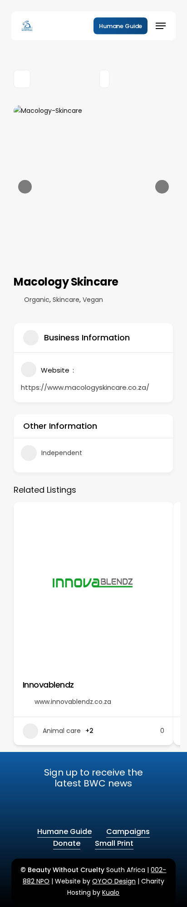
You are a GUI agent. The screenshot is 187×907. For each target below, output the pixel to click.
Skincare (66, 299)
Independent (61, 452)
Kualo (110, 892)
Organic (36, 299)
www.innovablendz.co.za (72, 702)
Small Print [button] (114, 843)
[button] (161, 25)
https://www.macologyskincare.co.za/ (85, 387)
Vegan (93, 299)
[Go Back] (22, 79)
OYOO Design (114, 881)
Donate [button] (66, 843)
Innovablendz (48, 684)
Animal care (62, 730)
